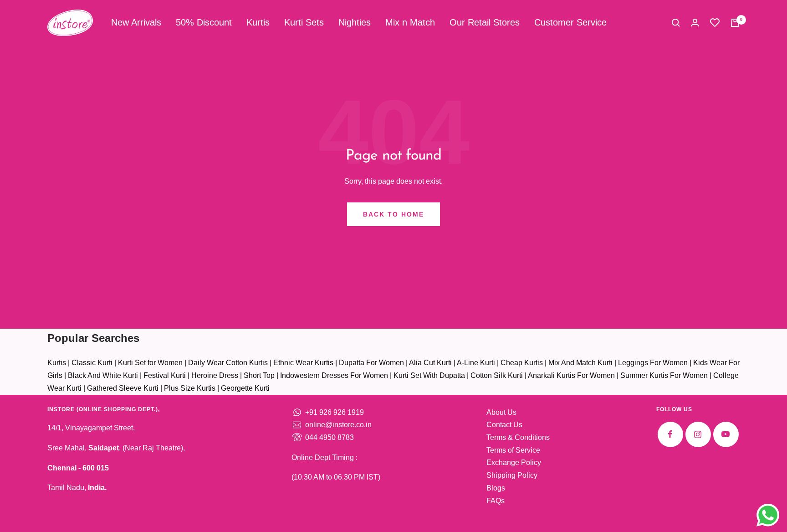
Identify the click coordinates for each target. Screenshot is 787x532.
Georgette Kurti (245, 388)
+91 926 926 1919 (334, 412)
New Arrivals (136, 22)
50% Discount (204, 22)
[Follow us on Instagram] (697, 434)
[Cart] (735, 23)
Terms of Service (513, 450)
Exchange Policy (513, 462)
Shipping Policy (511, 475)
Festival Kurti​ (164, 375)
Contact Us (504, 425)
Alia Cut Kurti (430, 363)
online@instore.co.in (338, 425)
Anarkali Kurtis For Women (571, 375)
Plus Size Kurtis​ (189, 388)
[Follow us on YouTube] (725, 434)
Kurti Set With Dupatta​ (429, 375)
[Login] (695, 22)
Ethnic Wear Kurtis (303, 363)
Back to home (393, 214)
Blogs (495, 488)
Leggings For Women (653, 363)
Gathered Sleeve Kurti (122, 388)
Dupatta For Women (371, 363)
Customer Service (570, 22)
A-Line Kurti (476, 363)
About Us (501, 412)
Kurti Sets (304, 22)
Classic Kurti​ (92, 363)
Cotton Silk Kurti (496, 375)
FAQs (495, 501)
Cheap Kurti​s (522, 363)
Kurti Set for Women (150, 363)
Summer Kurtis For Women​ (664, 375)
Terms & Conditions (518, 437)
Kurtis (258, 22)
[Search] (676, 23)
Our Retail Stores (485, 22)
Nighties (354, 22)
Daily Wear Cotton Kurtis (228, 363)
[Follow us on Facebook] (670, 434)
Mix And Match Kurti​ (580, 363)
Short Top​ (259, 375)
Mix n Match (410, 22)
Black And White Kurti (103, 375)
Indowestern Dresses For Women (334, 375)
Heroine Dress (214, 375)
